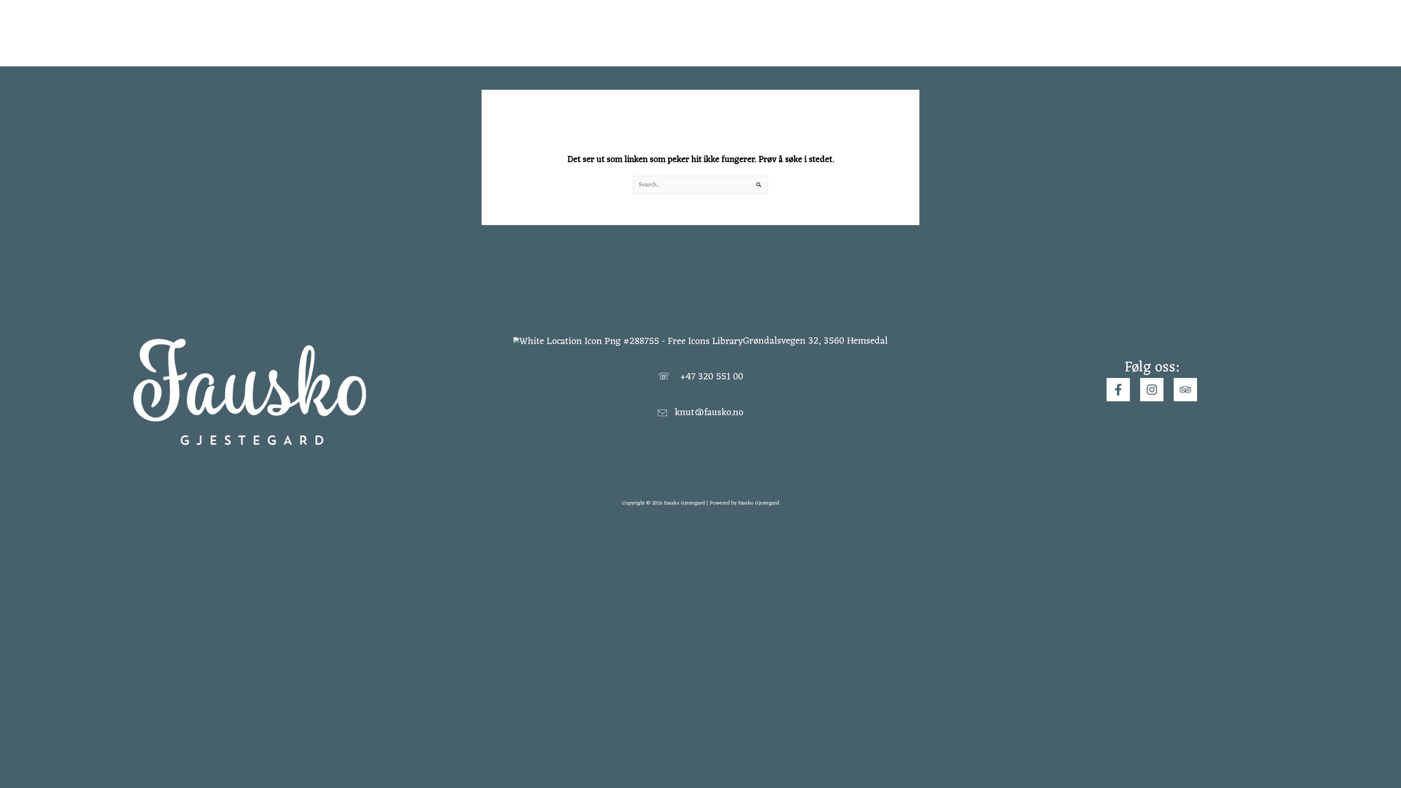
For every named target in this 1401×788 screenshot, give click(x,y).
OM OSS (856, 33)
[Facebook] (1118, 389)
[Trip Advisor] (1185, 389)
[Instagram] (1151, 389)
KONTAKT (899, 33)
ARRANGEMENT (803, 33)
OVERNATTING (742, 33)
